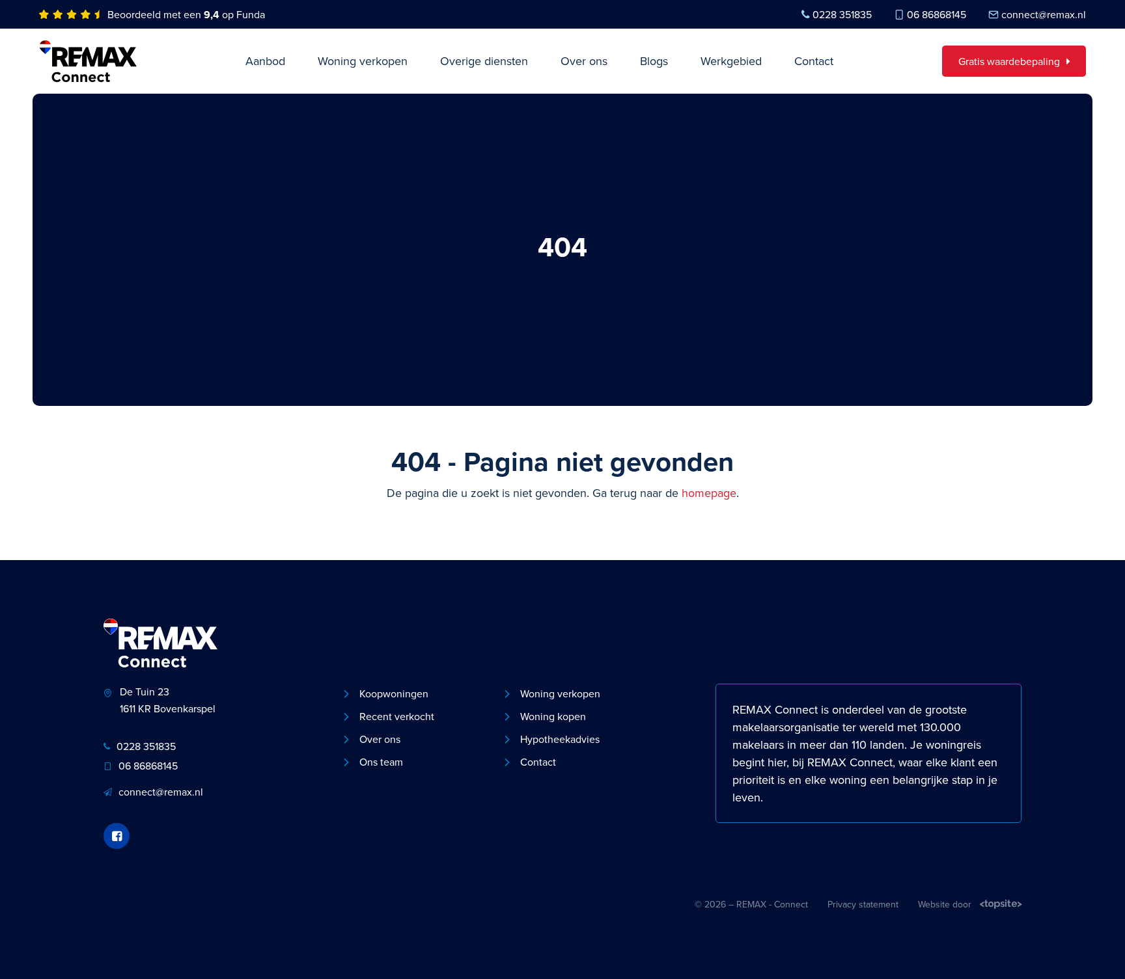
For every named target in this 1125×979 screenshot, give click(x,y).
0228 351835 (842, 14)
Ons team (381, 762)
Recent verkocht (396, 716)
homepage (709, 493)
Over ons (584, 61)
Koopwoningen (393, 693)
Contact (813, 61)
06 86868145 (936, 14)
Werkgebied (731, 61)
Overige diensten (484, 61)
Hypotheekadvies (560, 739)
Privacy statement (862, 904)
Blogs (654, 61)
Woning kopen (553, 716)
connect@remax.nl (1043, 14)
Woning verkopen (363, 61)
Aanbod (265, 61)
